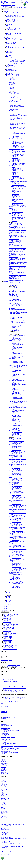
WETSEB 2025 (4, 817)
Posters (10, 108)
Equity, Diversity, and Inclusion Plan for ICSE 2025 (12, 846)
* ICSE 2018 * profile (8, 615)
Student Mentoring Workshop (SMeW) (18, 123)
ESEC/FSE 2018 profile (8, 625)
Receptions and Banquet (11, 68)
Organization (6, 281)
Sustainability (9, 34)
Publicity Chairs (15, 565)
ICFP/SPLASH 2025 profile (9, 633)
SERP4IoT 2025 (4, 812)
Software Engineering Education (16, 106)
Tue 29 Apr (11, 82)
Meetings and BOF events (12, 66)
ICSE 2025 (3, 610)
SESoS (2, 813)
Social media (9, 24)
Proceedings (9, 52)
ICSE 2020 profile (7, 636)
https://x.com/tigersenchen (12, 666)
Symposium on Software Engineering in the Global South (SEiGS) (18, 116)
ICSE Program (9, 50)
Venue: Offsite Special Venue (13, 15)
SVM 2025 (3, 816)
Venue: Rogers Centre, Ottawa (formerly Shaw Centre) (13, 824)
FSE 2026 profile (7, 632)
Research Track (12, 95)
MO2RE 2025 (4, 799)
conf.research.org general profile (10, 614)
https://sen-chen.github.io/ (6, 660)
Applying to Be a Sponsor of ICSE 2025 (15, 47)
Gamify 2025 (4, 789)
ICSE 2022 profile (7, 638)
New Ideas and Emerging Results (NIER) (10, 730)
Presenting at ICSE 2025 (12, 20)
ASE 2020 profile (7, 618)
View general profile (4, 706)
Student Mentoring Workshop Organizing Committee (18, 323)
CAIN (13, 129)
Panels (10, 57)
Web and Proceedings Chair (18, 497)
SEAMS (14, 209)
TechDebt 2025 (4, 773)
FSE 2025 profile (7, 631)
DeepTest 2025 (4, 783)
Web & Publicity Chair (17, 554)
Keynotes (8, 55)
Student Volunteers (13, 124)
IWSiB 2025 (3, 797)
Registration (9, 18)
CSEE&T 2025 (4, 763)
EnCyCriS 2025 (4, 785)
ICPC (13, 167)
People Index (12, 333)
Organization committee (17, 398)
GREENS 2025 (4, 794)
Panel (13, 327)
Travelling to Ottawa (11, 29)
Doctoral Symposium (14, 109)
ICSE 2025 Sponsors (11, 38)
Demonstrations (12, 102)
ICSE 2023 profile (7, 640)
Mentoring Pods (15, 329)
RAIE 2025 (3, 804)
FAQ (7, 36)
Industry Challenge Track (15, 105)
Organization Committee (17, 362)
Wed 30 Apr (12, 83)
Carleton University (10, 43)
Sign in (5, 606)
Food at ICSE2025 (10, 21)
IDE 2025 (3, 795)
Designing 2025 (4, 784)
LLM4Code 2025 (5, 798)
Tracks (4, 90)
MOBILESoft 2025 (5, 769)
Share (2, 703)
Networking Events (10, 69)
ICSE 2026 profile (7, 641)
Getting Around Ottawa (11, 27)
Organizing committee (17, 486)
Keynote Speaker (16, 468)
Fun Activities (9, 23)
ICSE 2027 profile (7, 642)
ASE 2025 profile (7, 622)
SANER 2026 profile (8, 647)
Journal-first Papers (13, 101)
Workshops (11, 111)
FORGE (14, 152)
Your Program (9, 51)
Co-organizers (15, 483)
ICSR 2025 (3, 768)
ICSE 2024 (8, 596)
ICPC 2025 (3, 767)
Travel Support (9, 30)
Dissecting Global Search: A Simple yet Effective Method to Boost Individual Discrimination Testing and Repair (14, 688)
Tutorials (8, 64)
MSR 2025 (3, 770)
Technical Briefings (10, 65)
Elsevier (8, 46)
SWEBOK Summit (10, 72)
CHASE (14, 141)
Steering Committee (16, 339)
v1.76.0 (14, 717)
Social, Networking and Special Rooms (18, 120)
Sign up (5, 608)
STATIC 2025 (4, 815)
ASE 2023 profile (7, 620)
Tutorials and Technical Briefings (16, 113)
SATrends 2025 (4, 808)
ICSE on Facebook (6, 851)
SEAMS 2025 (4, 772)
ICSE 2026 (8, 594)
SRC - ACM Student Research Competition (10, 748)
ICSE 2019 (8, 603)
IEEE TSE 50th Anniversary (12, 74)
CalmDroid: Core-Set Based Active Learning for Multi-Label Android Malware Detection (14, 698)
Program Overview (10, 54)
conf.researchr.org (7, 717)
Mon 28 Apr (12, 81)
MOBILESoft (15, 182)
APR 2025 (3, 780)
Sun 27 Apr (11, 79)
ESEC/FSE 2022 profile (8, 627)
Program (5, 48)
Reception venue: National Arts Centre (15, 16)
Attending (5, 11)
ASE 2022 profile (7, 619)
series (7, 610)
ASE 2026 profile (7, 623)
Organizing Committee (14, 285)
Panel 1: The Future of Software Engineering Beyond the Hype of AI (17, 62)
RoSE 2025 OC (15, 538)
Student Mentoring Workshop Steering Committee (18, 325)
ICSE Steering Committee (15, 282)
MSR (13, 187)
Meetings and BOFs (13, 122)
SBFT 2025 (3, 810)
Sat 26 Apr (11, 78)
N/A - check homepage (17, 439)
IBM (7, 45)
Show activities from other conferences (9, 701)
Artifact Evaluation (13, 104)
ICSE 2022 (8, 599)
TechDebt (14, 214)
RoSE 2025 (3, 807)
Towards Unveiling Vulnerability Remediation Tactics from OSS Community (13, 680)
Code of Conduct (10, 32)
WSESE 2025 (4, 819)
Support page (3, 718)
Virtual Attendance (10, 19)
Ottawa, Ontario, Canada (20, 7)
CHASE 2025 (4, 761)
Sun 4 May (11, 88)
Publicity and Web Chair (17, 480)
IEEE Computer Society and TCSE (14, 39)
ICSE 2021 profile (7, 637)
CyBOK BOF (9, 73)
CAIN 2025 (3, 760)
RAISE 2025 (4, 806)
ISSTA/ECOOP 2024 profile (10, 645)
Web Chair (14, 448)
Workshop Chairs (16, 496)
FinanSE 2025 (4, 786)
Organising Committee (17, 520)
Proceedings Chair (16, 479)
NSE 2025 (3, 802)
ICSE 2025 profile (4, 611)
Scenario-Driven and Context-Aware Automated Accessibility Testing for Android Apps (14, 691)
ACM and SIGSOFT (11, 41)
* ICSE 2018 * (9, 604)
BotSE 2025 (3, 781)
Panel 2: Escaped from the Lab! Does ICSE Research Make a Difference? (17, 59)
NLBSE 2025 (4, 801)
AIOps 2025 (3, 779)
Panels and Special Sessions (15, 93)
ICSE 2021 (8, 600)
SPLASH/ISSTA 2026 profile (10, 649)
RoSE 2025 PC (15, 540)
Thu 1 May (11, 84)
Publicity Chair (15, 447)
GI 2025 (2, 793)
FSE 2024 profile (7, 629)
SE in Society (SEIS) (14, 97)
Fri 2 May (11, 86)
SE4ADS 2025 (4, 811)
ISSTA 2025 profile (7, 643)
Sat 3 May (11, 87)
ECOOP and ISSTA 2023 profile (10, 624)
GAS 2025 (3, 790)
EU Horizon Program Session (13, 75)
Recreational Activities (11, 70)
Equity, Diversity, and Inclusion (13, 33)
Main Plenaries (12, 92)
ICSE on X (7, 854)
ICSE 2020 (8, 601)
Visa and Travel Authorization (13, 28)
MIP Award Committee (17, 427)
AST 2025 (3, 759)
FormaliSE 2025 (4, 765)
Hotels (7, 25)
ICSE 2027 (8, 592)
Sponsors (5, 37)
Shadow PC (12, 110)
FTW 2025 (3, 788)
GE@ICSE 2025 (4, 792)
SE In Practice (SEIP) (14, 96)
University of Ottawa (11, 42)
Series (7, 591)
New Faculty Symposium (15, 114)
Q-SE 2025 (3, 803)
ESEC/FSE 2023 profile (8, 628)
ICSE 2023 (8, 597)
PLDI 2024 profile (7, 646)
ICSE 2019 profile (7, 634)
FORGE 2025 (4, 764)
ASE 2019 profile (7, 616)
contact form (3, 714)
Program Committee (16, 298)
